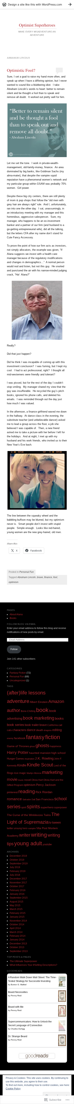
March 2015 (16, 909)
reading (26, 791)
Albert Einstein (39, 701)
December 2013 (18, 943)
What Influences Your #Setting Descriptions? (33, 965)
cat (60, 724)
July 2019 (15, 867)
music (21, 780)
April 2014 (15, 928)
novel (27, 779)
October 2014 (17, 924)
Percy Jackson (46, 784)
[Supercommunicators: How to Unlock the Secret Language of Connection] (62, 1030)
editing (57, 730)
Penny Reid (16, 995)
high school (58, 752)
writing (39, 835)
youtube (47, 844)
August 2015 (16, 901)
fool (55, 577)
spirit (23, 807)
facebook (19, 738)
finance (48, 577)
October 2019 (17, 859)
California (52, 725)
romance (14, 799)
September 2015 (19, 897)
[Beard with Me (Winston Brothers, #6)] (62, 1015)
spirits (33, 806)
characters (19, 730)
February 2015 (17, 913)
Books (13, 618)
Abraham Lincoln (26, 577)
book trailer (32, 724)
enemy (10, 738)
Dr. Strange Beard (17, 1036)
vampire (32, 828)
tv (50, 822)
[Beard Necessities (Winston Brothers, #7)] (62, 1001)
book (42, 710)
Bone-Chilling (28, 711)
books (59, 718)
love (16, 773)
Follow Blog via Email (21, 624)
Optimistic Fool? (21, 70)
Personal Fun (26, 572)
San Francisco (45, 799)
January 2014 (17, 939)
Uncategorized (17, 680)
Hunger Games (15, 758)
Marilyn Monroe (34, 773)
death (39, 730)
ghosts (42, 745)
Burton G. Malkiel (18, 984)
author (13, 710)
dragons (48, 730)
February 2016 (17, 890)
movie (12, 779)
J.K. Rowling (44, 758)
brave (40, 577)
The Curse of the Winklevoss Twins (29, 815)
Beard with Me (15, 1006)
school (60, 798)
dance (31, 730)
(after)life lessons (26, 692)
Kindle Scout (40, 764)
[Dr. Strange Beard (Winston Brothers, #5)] (62, 1045)
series (14, 806)
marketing (52, 772)
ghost (32, 746)
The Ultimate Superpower (23, 961)
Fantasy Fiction (18, 672)
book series (15, 725)
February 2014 (17, 936)
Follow (14, 649)
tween (56, 822)
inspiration (29, 759)
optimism (13, 582)
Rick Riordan (44, 792)
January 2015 (17, 916)
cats (9, 730)
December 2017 (18, 878)
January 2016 (17, 894)
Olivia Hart (37, 780)
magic (22, 773)
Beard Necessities (18, 992)
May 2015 (15, 905)
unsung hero (20, 828)
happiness (55, 746)
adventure (18, 701)
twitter (10, 828)
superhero (47, 807)
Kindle (21, 765)
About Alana (16, 614)
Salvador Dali (28, 799)
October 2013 (17, 947)
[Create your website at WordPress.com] (37, 4)
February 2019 (17, 871)
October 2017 (17, 886)
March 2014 (16, 932)
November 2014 (18, 920)
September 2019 (19, 863)
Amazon (56, 701)
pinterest (12, 792)
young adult (28, 843)
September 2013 (19, 951)
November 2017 (18, 882)
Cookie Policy (13, 1088)
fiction (52, 737)
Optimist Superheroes (37, 25)
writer (24, 835)
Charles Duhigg (18, 1029)
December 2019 (18, 855)
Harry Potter (17, 752)
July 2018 (15, 875)
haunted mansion (40, 752)
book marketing (38, 718)
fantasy (35, 737)
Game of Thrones (18, 746)
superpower (60, 807)
